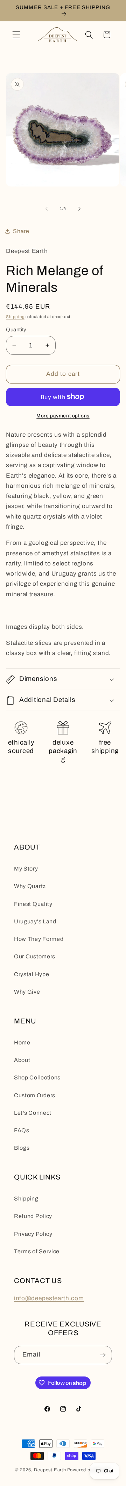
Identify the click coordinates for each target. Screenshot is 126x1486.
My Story (26, 869)
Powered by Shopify (89, 1469)
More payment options (63, 415)
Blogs (21, 1148)
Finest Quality (33, 904)
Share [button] (21, 231)
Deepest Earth (50, 1469)
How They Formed (38, 939)
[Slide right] (79, 208)
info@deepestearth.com (49, 1298)
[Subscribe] (103, 1355)
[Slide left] (46, 208)
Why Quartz (30, 886)
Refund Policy (33, 1216)
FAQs (21, 1130)
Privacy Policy (33, 1234)
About (22, 1060)
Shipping (15, 317)
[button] (16, 35)
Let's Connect (32, 1113)
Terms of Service (36, 1251)
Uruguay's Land (35, 921)
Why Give (27, 992)
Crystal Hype (31, 974)
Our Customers (34, 956)
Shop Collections (37, 1077)
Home (22, 1042)
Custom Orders (34, 1095)
